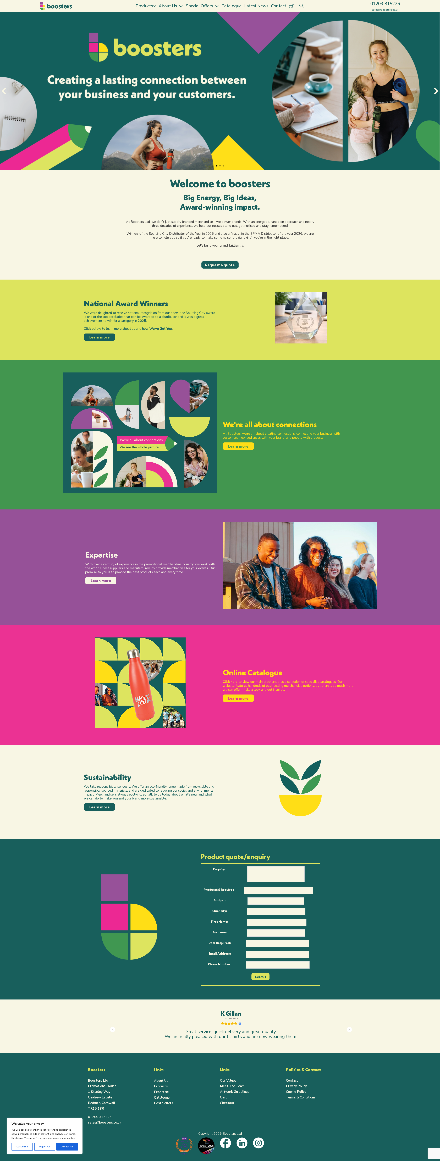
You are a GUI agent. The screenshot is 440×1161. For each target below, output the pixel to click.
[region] (44, 1136)
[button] (349, 1029)
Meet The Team (232, 1086)
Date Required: (219, 943)
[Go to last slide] (4, 91)
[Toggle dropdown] (154, 6)
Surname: (219, 932)
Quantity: (219, 911)
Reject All (44, 1146)
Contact (278, 6)
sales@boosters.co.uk (104, 1122)
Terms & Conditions (301, 1097)
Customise (22, 1146)
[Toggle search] (301, 6)
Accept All (67, 1146)
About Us (168, 6)
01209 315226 (100, 1117)
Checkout (227, 1103)
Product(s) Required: (219, 889)
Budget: (220, 900)
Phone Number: (220, 964)
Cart (223, 1097)
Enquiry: (219, 869)
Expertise (161, 1092)
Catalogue (231, 6)
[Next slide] (435, 91)
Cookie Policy (296, 1092)
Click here (230, 682)
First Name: (219, 921)
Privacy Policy (296, 1086)
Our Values (228, 1080)
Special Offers (199, 6)
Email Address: (219, 953)
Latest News (256, 6)
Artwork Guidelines (234, 1092)
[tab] (216, 165)
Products (144, 6)
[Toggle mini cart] (291, 6)
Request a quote (220, 265)
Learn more (99, 337)
